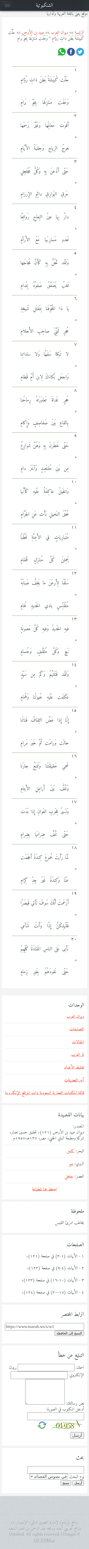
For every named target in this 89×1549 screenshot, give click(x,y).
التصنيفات (76, 1029)
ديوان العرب (59, 32)
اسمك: (80, 1368)
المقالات (78, 1042)
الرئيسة (79, 32)
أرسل (78, 1483)
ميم (71, 1164)
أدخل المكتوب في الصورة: (65, 1409)
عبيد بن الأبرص (33, 32)
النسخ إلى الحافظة (69, 1333)
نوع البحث (76, 1477)
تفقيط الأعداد (74, 1067)
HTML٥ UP (44, 1541)
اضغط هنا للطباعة (44, 1189)
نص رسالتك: (75, 1403)
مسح (66, 1483)
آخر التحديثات (74, 1080)
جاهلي (69, 1176)
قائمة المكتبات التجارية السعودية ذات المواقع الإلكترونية (44, 1093)
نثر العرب (77, 1055)
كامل (70, 1151)
